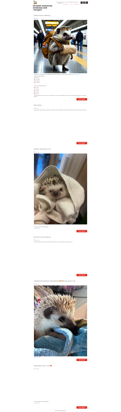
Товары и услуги (44, 7)
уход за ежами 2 (81, 7)
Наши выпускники (65, 7)
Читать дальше (82, 99)
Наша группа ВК (37, 228)
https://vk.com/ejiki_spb (76, 74)
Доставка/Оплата (52, 7)
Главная (39, 7)
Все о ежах (58, 7)
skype (71, 4)
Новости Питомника (73, 7)
